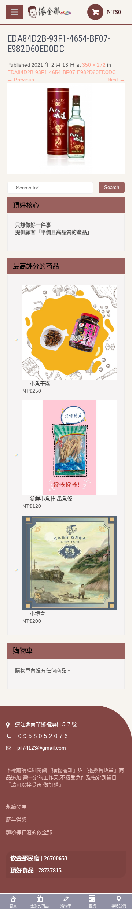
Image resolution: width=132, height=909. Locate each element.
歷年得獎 (16, 820)
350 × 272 (94, 65)
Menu (15, 12)
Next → (116, 79)
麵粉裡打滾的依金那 (29, 832)
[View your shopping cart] (95, 12)
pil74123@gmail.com (41, 748)
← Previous (20, 79)
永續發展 (16, 807)
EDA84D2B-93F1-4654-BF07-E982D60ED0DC (61, 72)
